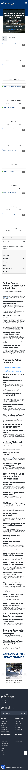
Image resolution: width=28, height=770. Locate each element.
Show (4, 40)
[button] (3, 767)
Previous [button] (3, 50)
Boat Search (4, 721)
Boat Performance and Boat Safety (13, 366)
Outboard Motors (5, 731)
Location (5, 258)
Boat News (17, 721)
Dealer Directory (18, 737)
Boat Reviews (18, 725)
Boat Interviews (18, 723)
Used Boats (3, 723)
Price (4, 265)
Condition (6, 255)
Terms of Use (4, 761)
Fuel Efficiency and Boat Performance (13, 371)
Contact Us (3, 757)
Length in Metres (7, 268)
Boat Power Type (8, 252)
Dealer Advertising (19, 739)
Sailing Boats (4, 729)
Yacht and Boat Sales (11, 29)
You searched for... (8, 238)
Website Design (18, 741)
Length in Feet (7, 272)
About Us (3, 754)
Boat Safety (3, 739)
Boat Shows (17, 727)
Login (2, 750)
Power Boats (4, 727)
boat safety (11, 458)
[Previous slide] (3, 674)
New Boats (3, 725)
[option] (14, 49)
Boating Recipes (4, 745)
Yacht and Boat (11, 767)
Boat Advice (3, 737)
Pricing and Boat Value (10, 370)
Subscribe (22, 713)
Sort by (4, 37)
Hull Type (5, 262)
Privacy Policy (4, 759)
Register (3, 752)
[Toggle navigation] (26, 3)
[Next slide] (25, 674)
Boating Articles (18, 729)
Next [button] (24, 50)
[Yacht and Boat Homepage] (7, 3)
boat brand (6, 297)
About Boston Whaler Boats (11, 364)
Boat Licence (4, 741)
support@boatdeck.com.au (7, 703)
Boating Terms (4, 743)
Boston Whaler (6, 241)
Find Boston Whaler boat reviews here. (11, 357)
